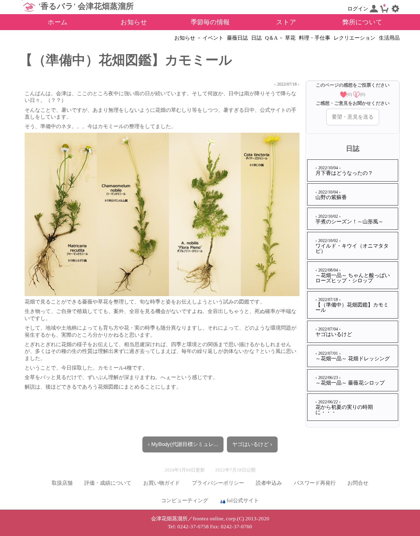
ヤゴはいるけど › (252, 444)
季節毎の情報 (210, 21)
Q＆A (271, 38)
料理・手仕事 (314, 38)
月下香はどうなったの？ (344, 170)
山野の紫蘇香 (331, 195)
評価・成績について (107, 483)
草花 (290, 38)
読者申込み (269, 483)
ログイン (358, 9)
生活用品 (389, 38)
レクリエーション (354, 38)
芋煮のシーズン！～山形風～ (349, 219)
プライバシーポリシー (218, 483)
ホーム (58, 21)
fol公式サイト (242, 500)
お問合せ (357, 483)
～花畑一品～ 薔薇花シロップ (350, 380)
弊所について (362, 21)
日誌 (256, 38)
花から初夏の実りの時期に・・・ (344, 407)
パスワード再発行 (315, 483)
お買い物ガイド (161, 483)
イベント (213, 38)
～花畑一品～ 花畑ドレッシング (352, 356)
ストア (286, 21)
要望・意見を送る (353, 117)
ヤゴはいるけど (333, 332)
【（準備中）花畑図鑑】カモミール (352, 305)
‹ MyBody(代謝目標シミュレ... (183, 444)
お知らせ (134, 21)
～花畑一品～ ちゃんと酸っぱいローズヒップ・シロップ (352, 276)
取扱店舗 (62, 483)
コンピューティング (184, 500)
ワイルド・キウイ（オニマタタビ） (352, 246)
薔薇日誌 (237, 38)
